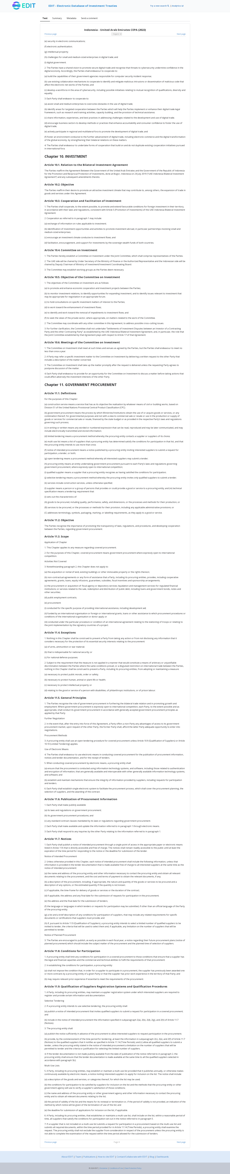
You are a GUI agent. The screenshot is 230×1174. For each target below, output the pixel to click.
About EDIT (67, 1156)
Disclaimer (104, 1168)
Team (78, 1156)
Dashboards (162, 1156)
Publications (89, 1156)
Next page (181, 34)
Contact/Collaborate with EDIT (132, 1156)
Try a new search (158, 6)
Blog (151, 1156)
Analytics (176, 6)
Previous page (50, 34)
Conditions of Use (116, 1168)
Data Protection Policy (133, 1168)
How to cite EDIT (106, 1156)
